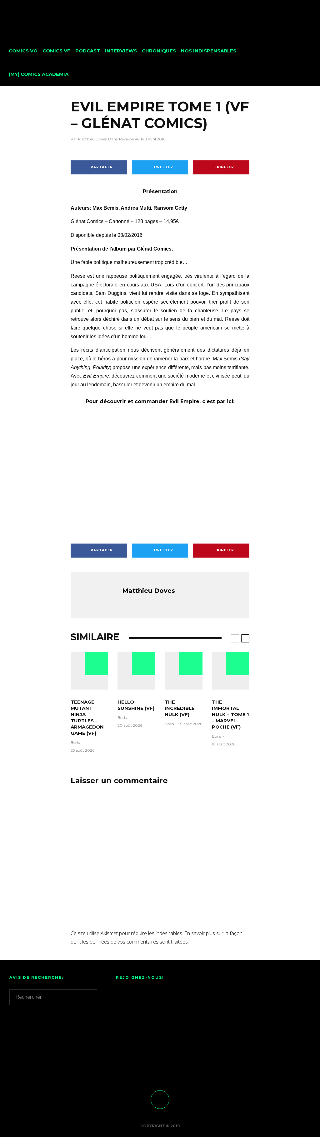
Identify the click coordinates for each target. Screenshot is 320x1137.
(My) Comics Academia (38, 74)
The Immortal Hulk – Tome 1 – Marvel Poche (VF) (230, 714)
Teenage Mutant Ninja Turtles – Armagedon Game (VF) (87, 717)
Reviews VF (129, 139)
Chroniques (159, 51)
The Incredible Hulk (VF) (180, 708)
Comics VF (56, 51)
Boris (75, 742)
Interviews (121, 51)
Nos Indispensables (208, 51)
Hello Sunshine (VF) (136, 705)
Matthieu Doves (89, 139)
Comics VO (23, 51)
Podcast (87, 51)
